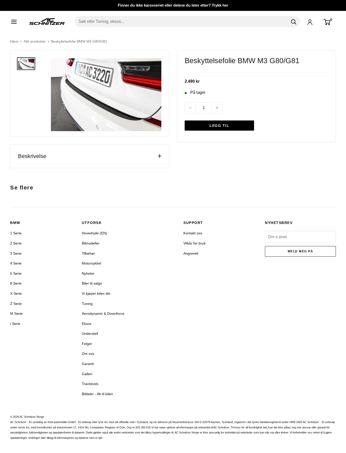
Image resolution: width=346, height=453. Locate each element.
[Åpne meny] (16, 21)
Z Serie (16, 304)
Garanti (88, 364)
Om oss (88, 354)
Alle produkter (35, 41)
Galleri (87, 374)
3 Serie (16, 253)
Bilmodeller (91, 243)
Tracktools (90, 384)
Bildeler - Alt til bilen (97, 394)
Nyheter (88, 273)
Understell (90, 334)
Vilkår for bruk (194, 243)
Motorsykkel (91, 263)
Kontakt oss (192, 233)
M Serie (16, 313)
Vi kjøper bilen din (96, 293)
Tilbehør (88, 253)
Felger (87, 344)
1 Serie (16, 233)
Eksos (86, 324)
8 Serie (16, 283)
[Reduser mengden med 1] (190, 107)
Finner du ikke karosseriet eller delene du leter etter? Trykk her (173, 5)
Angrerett (190, 253)
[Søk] (293, 21)
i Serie (15, 324)
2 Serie (16, 243)
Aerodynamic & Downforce (103, 313)
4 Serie (16, 263)
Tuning (87, 304)
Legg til (219, 126)
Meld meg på (300, 251)
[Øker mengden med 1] (217, 107)
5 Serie (16, 273)
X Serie (16, 293)
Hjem (14, 41)
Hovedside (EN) (94, 233)
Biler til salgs (92, 283)
